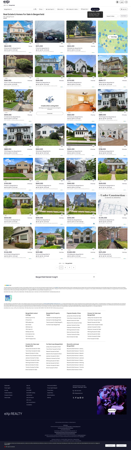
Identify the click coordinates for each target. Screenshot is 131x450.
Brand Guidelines (51, 395)
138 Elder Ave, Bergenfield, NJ (43, 220)
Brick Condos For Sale (31, 369)
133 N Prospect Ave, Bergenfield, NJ (107, 117)
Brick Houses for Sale (93, 338)
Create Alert (49, 113)
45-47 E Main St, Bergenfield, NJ (12, 254)
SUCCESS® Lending (30, 392)
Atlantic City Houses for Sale (95, 324)
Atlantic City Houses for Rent (54, 353)
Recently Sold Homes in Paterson (75, 360)
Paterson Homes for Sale (73, 327)
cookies (8, 443)
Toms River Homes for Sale (74, 318)
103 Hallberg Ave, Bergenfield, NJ (75, 254)
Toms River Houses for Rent (53, 349)
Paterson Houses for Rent (53, 358)
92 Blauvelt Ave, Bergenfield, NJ (106, 82)
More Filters (96, 9)
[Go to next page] (74, 267)
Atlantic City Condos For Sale (33, 355)
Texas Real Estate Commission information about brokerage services (65, 432)
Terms (97, 443)
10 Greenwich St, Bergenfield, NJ (107, 185)
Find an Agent (7, 387)
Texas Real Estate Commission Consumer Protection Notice (65, 433)
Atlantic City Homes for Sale (74, 323)
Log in (121, 2)
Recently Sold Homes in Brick (74, 369)
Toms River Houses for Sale (95, 320)
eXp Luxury (28, 399)
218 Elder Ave (29, 327)
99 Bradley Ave (29, 322)
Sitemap (49, 397)
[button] (65, 277)
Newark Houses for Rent (52, 351)
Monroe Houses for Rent (52, 363)
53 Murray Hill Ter (30, 317)
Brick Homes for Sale (72, 337)
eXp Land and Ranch (30, 402)
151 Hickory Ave (30, 336)
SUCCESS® (28, 390)
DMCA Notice (65, 425)
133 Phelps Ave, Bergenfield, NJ (106, 151)
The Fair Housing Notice (81, 435)
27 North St (29, 320)
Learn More (82, 436)
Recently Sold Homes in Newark (75, 353)
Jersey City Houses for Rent (53, 346)
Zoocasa (28, 387)
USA (60, 263)
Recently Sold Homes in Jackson (75, 358)
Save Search (124, 15)
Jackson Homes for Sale (73, 325)
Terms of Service (76, 426)
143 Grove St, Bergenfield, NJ (43, 254)
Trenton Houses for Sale (94, 336)
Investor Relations (8, 392)
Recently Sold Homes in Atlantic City (75, 355)
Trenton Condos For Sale (32, 367)
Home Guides (7, 397)
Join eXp (6, 390)
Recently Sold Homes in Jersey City (75, 348)
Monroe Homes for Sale (73, 332)
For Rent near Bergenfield (53, 324)
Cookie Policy (50, 392)
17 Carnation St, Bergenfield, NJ (43, 185)
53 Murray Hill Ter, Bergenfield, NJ (12, 48)
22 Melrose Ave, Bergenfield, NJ (106, 220)
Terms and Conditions (52, 385)
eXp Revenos (29, 395)
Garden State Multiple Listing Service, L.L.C (53, 303)
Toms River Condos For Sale (33, 351)
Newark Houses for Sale (94, 322)
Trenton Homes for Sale (73, 334)
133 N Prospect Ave (31, 338)
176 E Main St (29, 329)
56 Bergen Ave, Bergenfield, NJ (74, 151)
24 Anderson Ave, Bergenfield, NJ (12, 117)
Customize (121, 445)
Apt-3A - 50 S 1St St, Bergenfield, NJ (13, 82)
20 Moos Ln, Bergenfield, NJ (11, 185)
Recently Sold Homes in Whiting (75, 362)
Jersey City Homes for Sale (74, 316)
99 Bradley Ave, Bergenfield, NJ (74, 48)
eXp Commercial (30, 397)
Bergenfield (69, 263)
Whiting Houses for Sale (94, 331)
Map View (124, 9)
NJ (63, 263)
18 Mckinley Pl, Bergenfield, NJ (43, 151)
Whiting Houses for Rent (52, 360)
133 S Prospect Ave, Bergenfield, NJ (12, 151)
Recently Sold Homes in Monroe (75, 365)
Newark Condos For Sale (32, 353)
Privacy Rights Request (52, 387)
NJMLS (56, 287)
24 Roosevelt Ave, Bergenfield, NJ (75, 185)
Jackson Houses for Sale (94, 327)
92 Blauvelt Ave (30, 331)
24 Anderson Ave (30, 334)
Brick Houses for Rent (52, 367)
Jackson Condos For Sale (32, 358)
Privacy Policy (50, 390)
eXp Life (28, 385)
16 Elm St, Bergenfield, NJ (105, 254)
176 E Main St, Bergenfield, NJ (74, 82)
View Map (114, 37)
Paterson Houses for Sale (94, 329)
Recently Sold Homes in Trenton (75, 367)
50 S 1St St (28, 324)
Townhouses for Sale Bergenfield (54, 322)
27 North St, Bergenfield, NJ (42, 48)
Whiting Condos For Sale (32, 362)
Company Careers (8, 395)
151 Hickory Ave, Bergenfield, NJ (75, 117)
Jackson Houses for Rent (52, 356)
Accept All (110, 445)
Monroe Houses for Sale (94, 334)
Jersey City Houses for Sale (95, 317)
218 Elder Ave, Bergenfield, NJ (43, 82)
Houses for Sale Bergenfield (53, 317)
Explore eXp (6, 385)
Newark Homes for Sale (73, 320)
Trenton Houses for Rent (52, 365)
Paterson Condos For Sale (32, 360)
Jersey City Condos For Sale (33, 348)
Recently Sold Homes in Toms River (75, 351)
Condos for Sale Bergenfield (53, 320)
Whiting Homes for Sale (73, 330)
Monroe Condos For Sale (32, 365)
